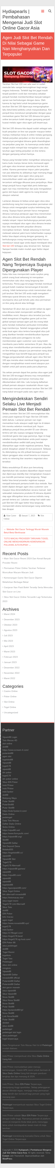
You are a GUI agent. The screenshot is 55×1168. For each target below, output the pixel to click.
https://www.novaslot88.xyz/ (15, 923)
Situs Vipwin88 (9, 994)
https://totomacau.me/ (13, 897)
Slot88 (5, 840)
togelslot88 (7, 759)
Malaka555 (7, 849)
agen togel (7, 920)
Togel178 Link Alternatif (13, 904)
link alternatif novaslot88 (14, 894)
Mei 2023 (8, 641)
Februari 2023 (11, 657)
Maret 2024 (9, 614)
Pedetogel (7, 961)
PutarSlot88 (8, 804)
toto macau (7, 917)
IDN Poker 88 (8, 942)
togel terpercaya (10, 1039)
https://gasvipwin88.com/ (14, 888)
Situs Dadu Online (11, 1073)
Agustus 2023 (10, 630)
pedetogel (7, 817)
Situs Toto (7, 907)
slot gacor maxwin (11, 987)
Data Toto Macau (10, 820)
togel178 (6, 766)
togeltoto (6, 955)
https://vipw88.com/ (11, 875)
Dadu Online (8, 814)
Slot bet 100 (8, 246)
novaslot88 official (11, 978)
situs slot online (9, 965)
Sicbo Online (8, 827)
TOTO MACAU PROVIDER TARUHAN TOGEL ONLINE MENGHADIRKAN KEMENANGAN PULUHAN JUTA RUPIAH (26, 541)
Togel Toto (7, 958)
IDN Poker (7, 913)
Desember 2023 (12, 619)
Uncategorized (11, 712)
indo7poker (7, 791)
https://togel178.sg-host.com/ (16, 939)
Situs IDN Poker (10, 782)
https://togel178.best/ (12, 936)
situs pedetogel (9, 945)
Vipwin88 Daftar (10, 843)
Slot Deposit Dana (11, 846)
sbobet (5, 1022)
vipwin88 (6, 769)
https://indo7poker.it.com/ (14, 811)
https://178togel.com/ (12, 933)
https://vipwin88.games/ (13, 868)
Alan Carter (11, 515)
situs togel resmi (10, 901)
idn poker (6, 772)
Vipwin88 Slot (8, 859)
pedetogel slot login (11, 1032)
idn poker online (10, 779)
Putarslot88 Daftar (11, 981)
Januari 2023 (10, 662)
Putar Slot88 (8, 801)
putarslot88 (7, 753)
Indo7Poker (8, 785)
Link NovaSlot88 (10, 1016)
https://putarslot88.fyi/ (12, 1010)
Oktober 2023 (10, 625)
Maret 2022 (9, 678)
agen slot (6, 756)
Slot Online (9, 702)
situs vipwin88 (9, 990)
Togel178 (6, 862)
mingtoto (6, 968)
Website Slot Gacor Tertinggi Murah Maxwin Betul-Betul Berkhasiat (26, 531)
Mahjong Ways (9, 798)
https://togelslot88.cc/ (12, 852)
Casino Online (11, 691)
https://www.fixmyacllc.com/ (15, 833)
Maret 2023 (9, 651)
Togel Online (10, 707)
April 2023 (9, 646)
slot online (7, 743)
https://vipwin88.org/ (12, 836)
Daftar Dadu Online (11, 824)
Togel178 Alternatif (11, 865)
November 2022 (12, 673)
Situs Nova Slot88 (11, 1000)
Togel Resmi (8, 952)
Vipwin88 (6, 763)
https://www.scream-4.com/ (15, 750)
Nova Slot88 (8, 997)
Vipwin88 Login (9, 737)
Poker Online (10, 696)
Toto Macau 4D (9, 740)
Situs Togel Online (11, 891)
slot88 (5, 747)
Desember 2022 (12, 667)
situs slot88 (7, 1026)
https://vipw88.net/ (11, 830)
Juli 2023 (8, 635)
